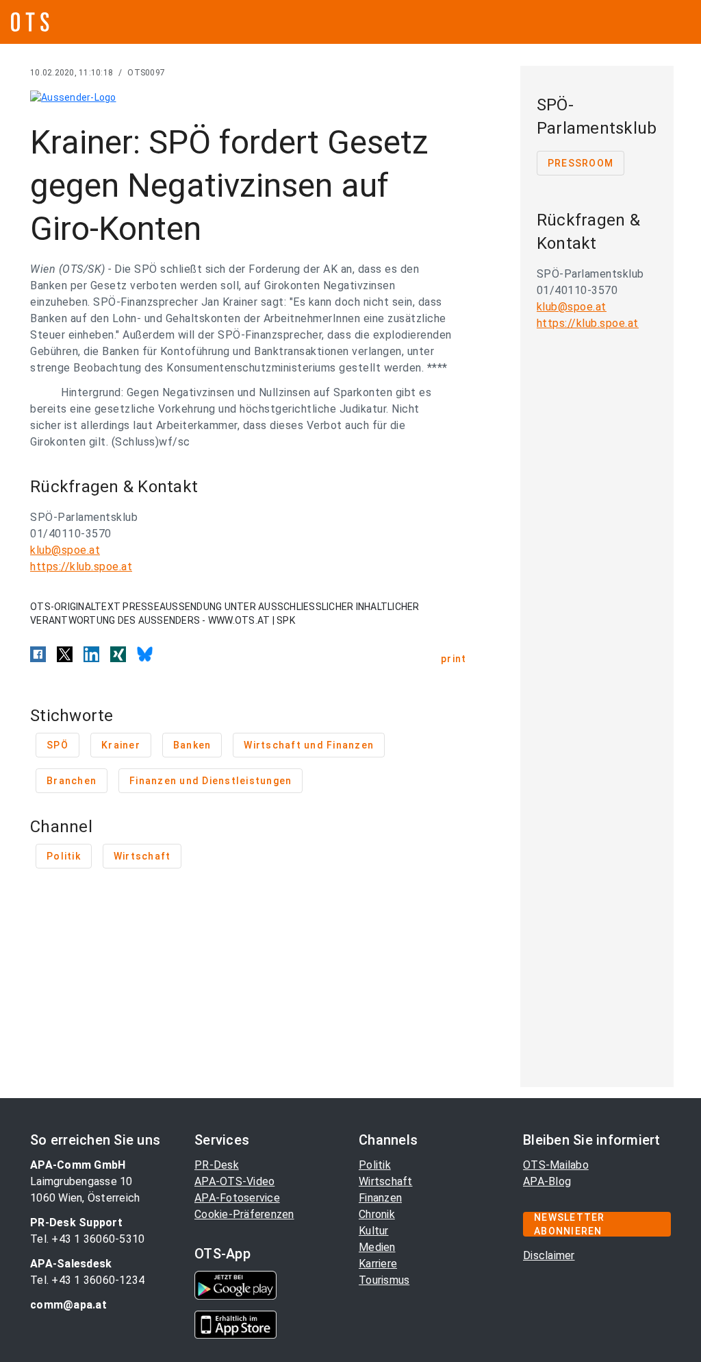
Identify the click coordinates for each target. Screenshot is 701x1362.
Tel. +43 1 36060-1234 (87, 1280)
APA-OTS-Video (234, 1181)
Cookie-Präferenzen (244, 1214)
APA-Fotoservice (237, 1197)
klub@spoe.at (65, 550)
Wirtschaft (386, 1181)
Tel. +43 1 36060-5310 (87, 1238)
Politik (375, 1164)
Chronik (377, 1214)
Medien (377, 1247)
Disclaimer (549, 1255)
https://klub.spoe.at (81, 566)
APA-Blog (547, 1181)
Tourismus (384, 1280)
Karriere (378, 1263)
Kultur (374, 1230)
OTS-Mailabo (556, 1164)
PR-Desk (216, 1164)
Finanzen (380, 1197)
